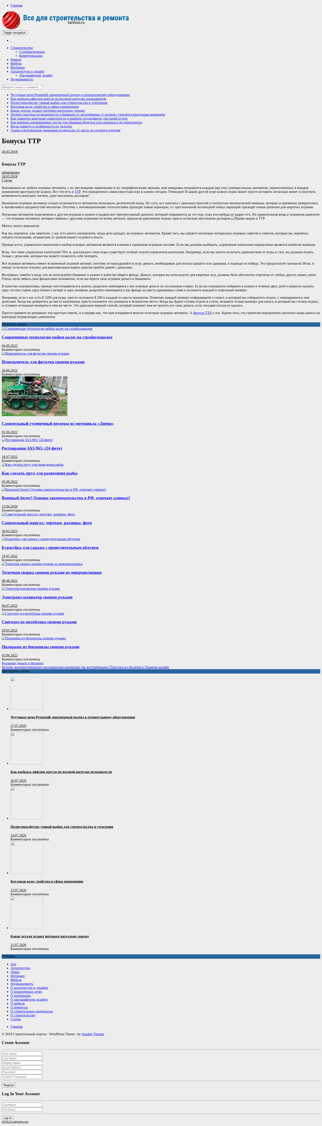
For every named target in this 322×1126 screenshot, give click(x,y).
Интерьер (18, 67)
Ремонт (16, 59)
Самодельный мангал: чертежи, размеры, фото (47, 522)
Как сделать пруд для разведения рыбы (40, 473)
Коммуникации (30, 56)
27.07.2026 (18, 726)
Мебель (16, 63)
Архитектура (20, 968)
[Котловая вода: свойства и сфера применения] (27, 873)
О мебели (18, 1003)
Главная (16, 5)
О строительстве (23, 1015)
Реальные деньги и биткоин (22, 663)
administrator (11, 172)
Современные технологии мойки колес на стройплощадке (57, 337)
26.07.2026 (18, 780)
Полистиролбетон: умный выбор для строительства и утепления (59, 103)
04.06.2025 (10, 345)
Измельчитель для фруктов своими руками (43, 362)
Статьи (7, 180)
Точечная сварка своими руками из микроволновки (52, 572)
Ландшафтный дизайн (36, 75)
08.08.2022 (10, 581)
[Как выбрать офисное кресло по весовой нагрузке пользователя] (27, 763)
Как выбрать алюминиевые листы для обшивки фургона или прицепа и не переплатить (76, 122)
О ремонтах (19, 1007)
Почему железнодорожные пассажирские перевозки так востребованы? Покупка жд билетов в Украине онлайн (85, 667)
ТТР (77, 192)
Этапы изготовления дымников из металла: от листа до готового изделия (65, 130)
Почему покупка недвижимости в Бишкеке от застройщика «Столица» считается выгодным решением (88, 114)
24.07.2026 (18, 835)
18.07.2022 (10, 457)
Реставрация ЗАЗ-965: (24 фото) (32, 448)
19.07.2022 (10, 556)
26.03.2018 (10, 152)
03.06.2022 (10, 655)
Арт (13, 964)
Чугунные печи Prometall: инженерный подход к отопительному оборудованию (70, 95)
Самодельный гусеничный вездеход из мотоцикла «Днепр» (58, 423)
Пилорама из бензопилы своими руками (40, 646)
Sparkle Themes (93, 1034)
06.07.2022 (10, 606)
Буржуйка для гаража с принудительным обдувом (50, 547)
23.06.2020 (10, 506)
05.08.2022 (10, 482)
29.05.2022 (10, 630)
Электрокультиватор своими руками (37, 597)
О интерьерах (21, 995)
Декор (15, 972)
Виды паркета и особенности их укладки (41, 126)
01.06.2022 (10, 432)
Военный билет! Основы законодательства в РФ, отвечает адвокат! (66, 498)
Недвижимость (22, 79)
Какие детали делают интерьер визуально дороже (48, 110)
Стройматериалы (32, 52)
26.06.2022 (10, 370)
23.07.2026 (18, 890)
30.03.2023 (10, 531)
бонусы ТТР (202, 313)
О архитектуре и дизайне (29, 988)
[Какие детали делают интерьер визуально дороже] (27, 928)
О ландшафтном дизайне (29, 999)
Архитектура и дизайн (27, 71)
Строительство (22, 48)
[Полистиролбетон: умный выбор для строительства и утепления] (27, 818)
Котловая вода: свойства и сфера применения (45, 106)
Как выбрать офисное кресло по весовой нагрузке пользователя (58, 99)
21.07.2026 (18, 945)
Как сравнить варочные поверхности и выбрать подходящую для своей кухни (69, 118)
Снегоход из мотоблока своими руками (39, 622)
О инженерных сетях (26, 991)
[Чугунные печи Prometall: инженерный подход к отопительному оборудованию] (27, 709)
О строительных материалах (32, 1011)
